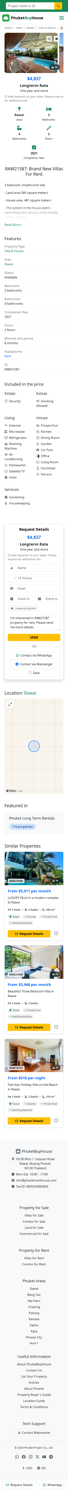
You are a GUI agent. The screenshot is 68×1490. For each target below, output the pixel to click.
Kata (34, 1331)
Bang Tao (34, 1295)
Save (36, 673)
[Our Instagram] (30, 1457)
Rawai (30, 28)
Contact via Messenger (36, 664)
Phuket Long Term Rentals (32, 818)
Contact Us (34, 1370)
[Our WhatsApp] (17, 1457)
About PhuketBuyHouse (34, 1364)
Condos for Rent (34, 1264)
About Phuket (34, 1389)
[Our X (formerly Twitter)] (37, 1457)
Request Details (21, 1485)
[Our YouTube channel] (44, 1457)
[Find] (58, 6)
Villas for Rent (34, 1258)
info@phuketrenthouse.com (36, 1180)
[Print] (57, 39)
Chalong (34, 1307)
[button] (34, 1343)
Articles (34, 1382)
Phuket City (34, 1337)
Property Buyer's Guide (34, 1395)
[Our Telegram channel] (51, 1457)
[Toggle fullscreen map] (10, 704)
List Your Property (34, 1376)
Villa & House (47, 28)
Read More (12, 225)
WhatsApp (54, 1485)
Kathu (34, 1325)
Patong (34, 1313)
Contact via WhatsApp (36, 655)
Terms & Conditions (34, 1407)
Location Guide (34, 1401)
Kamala (34, 1319)
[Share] (49, 39)
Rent (19, 28)
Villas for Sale (34, 1215)
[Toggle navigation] (61, 17)
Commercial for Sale (34, 1234)
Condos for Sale (34, 1221)
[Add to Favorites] (56, 933)
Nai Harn (34, 1301)
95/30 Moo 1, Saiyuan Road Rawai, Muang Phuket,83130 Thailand (35, 1163)
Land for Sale (34, 1228)
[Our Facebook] (24, 1457)
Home (8, 28)
